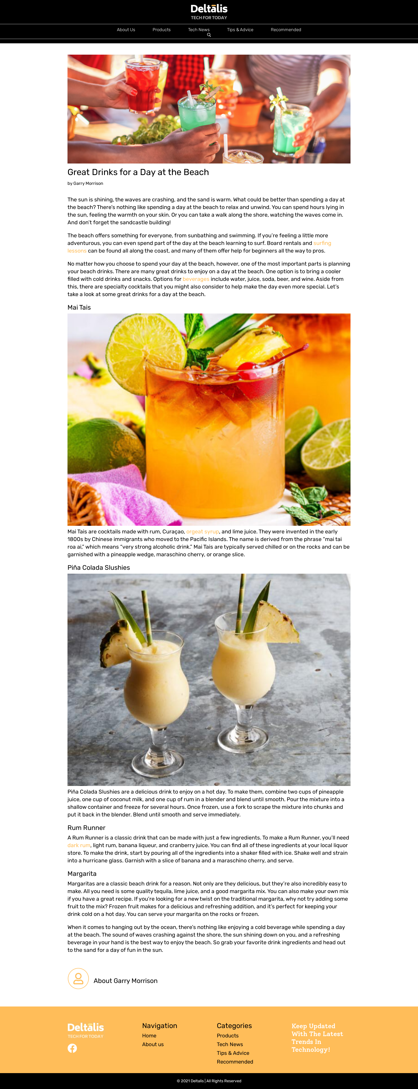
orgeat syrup (202, 531)
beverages (196, 279)
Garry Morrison (88, 183)
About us (153, 1044)
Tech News (199, 30)
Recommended (286, 30)
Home (149, 1036)
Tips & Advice (240, 30)
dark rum (78, 845)
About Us (126, 30)
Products (162, 30)
